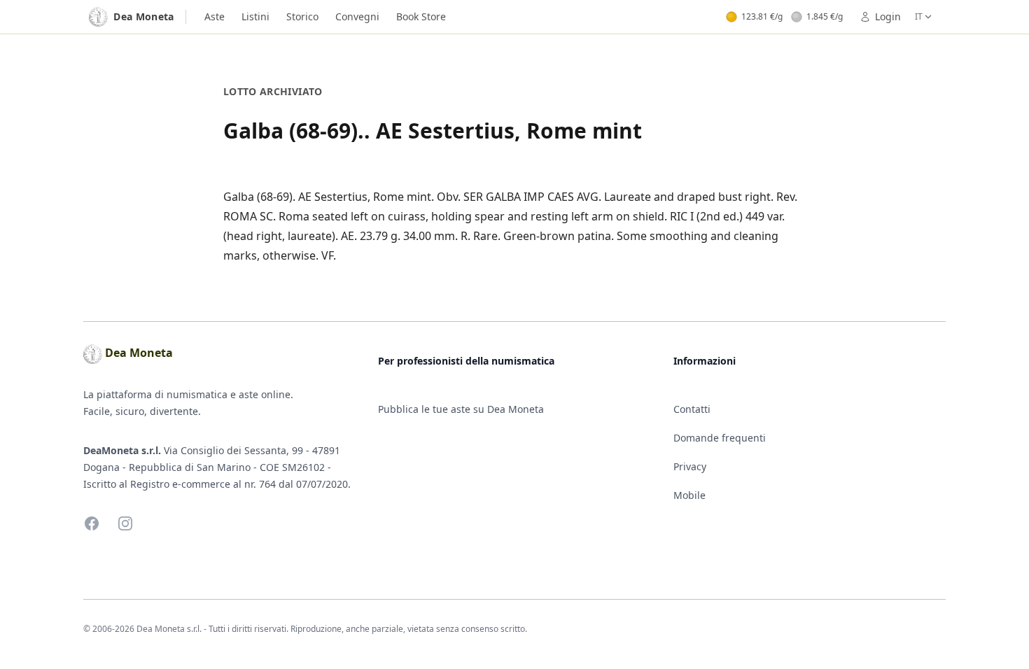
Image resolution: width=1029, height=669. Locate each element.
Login (888, 16)
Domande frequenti (719, 437)
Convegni (357, 16)
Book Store (421, 16)
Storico (302, 16)
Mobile (689, 495)
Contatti (691, 409)
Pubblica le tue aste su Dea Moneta (461, 409)
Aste (214, 16)
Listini (255, 16)
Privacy (689, 466)
